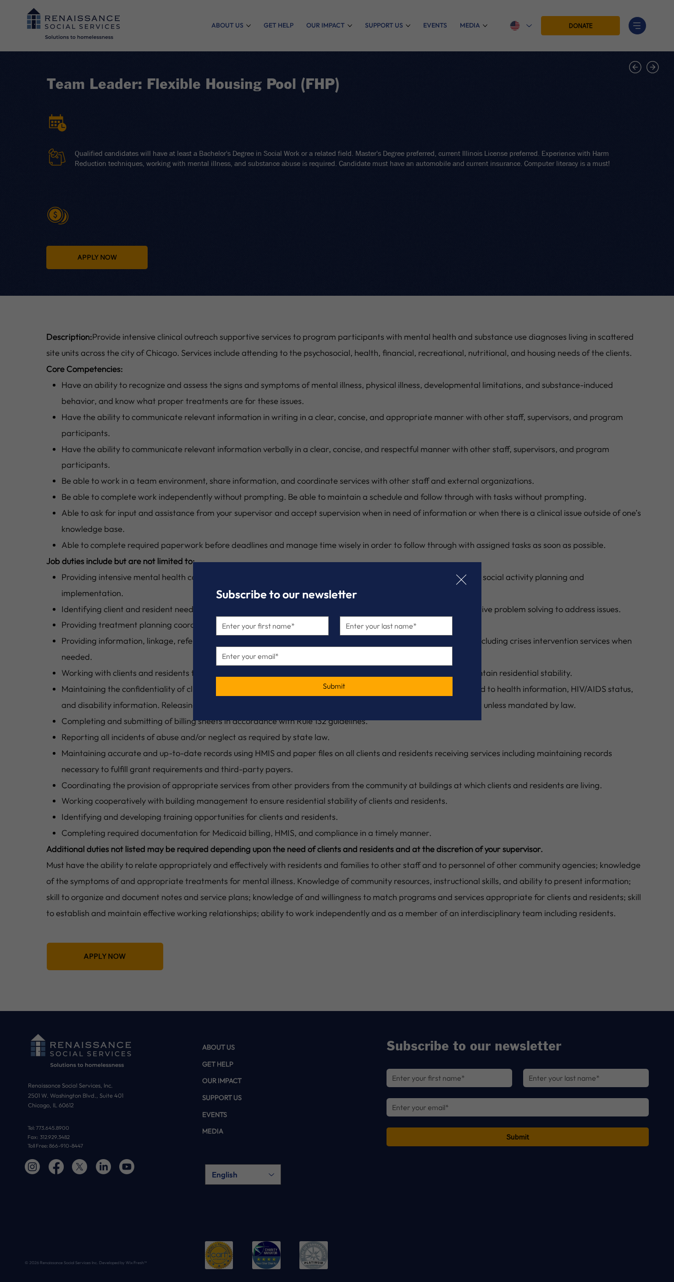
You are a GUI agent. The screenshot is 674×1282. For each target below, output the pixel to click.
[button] (461, 580)
